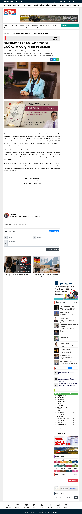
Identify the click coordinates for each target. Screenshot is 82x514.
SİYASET (23, 5)
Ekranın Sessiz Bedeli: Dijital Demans (67, 345)
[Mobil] (54, 1)
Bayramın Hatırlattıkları (66, 339)
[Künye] (73, 1)
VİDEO (74, 5)
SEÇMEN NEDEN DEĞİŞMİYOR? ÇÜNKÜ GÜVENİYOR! (67, 321)
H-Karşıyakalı (65, 349)
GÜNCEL (9, 5)
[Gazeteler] (70, 1)
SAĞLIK (54, 5)
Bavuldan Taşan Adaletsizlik (67, 314)
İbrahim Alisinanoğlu (67, 306)
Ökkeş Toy (63, 331)
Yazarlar (42, 507)
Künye (65, 507)
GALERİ (68, 5)
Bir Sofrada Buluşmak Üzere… (67, 328)
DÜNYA (48, 5)
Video (34, 507)
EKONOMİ (16, 5)
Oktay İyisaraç (65, 319)
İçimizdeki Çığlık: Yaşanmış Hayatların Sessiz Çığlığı (67, 351)
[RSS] (76, 1)
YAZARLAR (61, 5)
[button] (79, 5)
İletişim (58, 507)
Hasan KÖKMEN (65, 355)
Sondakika (17, 507)
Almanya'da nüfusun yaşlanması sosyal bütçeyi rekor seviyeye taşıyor (66, 385)
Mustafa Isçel (64, 312)
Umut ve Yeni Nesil (65, 333)
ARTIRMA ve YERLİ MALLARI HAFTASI (68, 363)
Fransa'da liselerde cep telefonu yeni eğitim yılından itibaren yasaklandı (65, 379)
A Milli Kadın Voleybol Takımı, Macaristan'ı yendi (64, 373)
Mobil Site (8, 507)
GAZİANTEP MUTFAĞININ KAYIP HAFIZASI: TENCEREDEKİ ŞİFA (67, 309)
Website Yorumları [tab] (53, 231)
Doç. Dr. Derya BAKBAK (19, 224)
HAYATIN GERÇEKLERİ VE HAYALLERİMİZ (66, 358)
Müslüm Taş (64, 337)
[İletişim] (60, 1)
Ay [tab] (77, 368)
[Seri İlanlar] (67, 1)
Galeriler (26, 507)
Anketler (50, 507)
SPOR (29, 5)
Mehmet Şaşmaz (66, 361)
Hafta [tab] (73, 368)
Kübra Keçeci (64, 343)
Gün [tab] (70, 368)
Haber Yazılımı (53, 512)
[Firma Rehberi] (64, 1)
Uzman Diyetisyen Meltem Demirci (69, 326)
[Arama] (57, 1)
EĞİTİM (42, 5)
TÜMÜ (75, 302)
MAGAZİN (36, 5)
